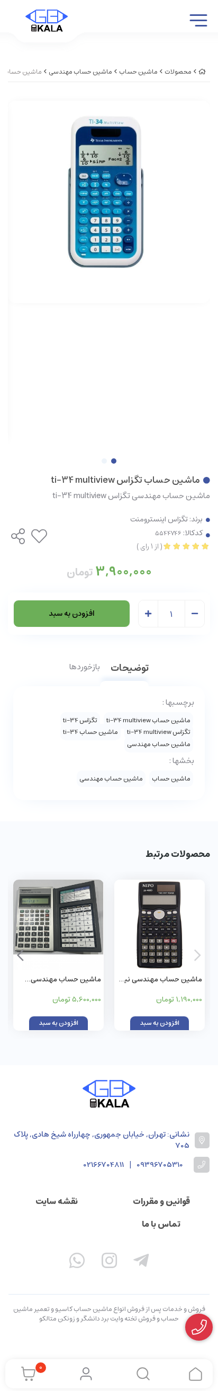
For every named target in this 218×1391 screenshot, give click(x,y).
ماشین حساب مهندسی (80, 71)
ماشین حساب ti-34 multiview (148, 720)
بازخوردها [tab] (84, 667)
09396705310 (160, 1165)
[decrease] (194, 614)
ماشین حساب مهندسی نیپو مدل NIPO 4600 (160, 980)
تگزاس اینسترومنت (159, 519)
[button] (20, 955)
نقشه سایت (56, 1201)
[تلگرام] (141, 1263)
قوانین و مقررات (161, 1201)
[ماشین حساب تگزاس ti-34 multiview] (109, 1094)
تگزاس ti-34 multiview (158, 732)
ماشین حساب (138, 71)
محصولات (178, 71)
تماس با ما (161, 1224)
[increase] (148, 614)
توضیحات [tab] (130, 669)
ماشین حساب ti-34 (90, 732)
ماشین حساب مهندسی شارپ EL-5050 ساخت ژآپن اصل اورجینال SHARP (60, 980)
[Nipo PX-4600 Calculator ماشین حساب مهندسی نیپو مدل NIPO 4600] (159, 925)
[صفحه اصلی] (202, 71)
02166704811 (104, 1165)
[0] (25, 1374)
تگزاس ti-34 (80, 720)
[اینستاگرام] (109, 1263)
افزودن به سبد (72, 613)
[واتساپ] (77, 1263)
